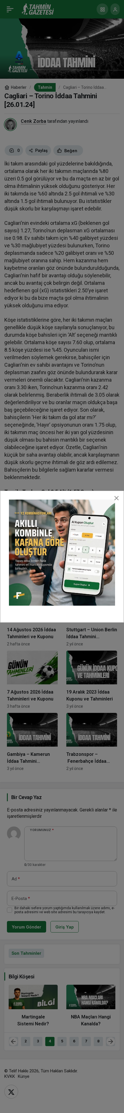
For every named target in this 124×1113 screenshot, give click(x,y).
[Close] (116, 498)
